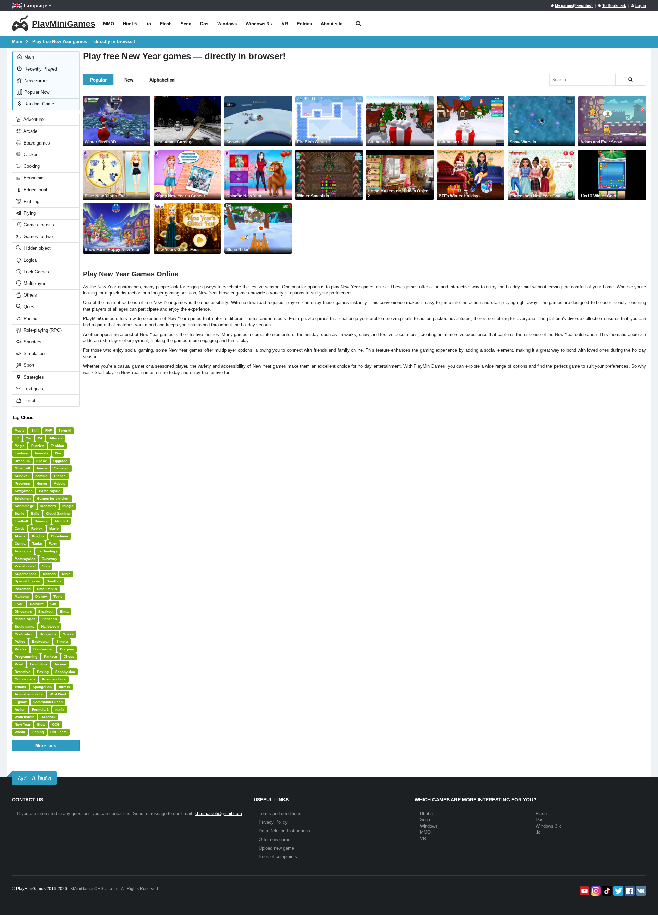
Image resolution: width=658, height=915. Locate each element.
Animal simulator (29, 694)
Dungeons (48, 634)
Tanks (37, 544)
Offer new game (274, 839)
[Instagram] (595, 891)
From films (39, 664)
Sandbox (54, 581)
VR (285, 23)
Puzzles (37, 446)
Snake (68, 634)
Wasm (20, 732)
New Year (23, 724)
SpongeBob (42, 687)
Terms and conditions (280, 813)
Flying (29, 213)
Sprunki (64, 431)
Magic (20, 446)
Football (21, 521)
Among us (23, 551)
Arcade (29, 131)
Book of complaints (278, 856)
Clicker (29, 154)
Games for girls (38, 224)
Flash (166, 23)
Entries (304, 23)
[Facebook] (629, 891)
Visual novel (25, 566)
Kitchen (49, 574)
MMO (108, 23)
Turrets (64, 687)
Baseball (48, 717)
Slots (41, 724)
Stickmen (23, 498)
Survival (22, 476)
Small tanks (47, 589)
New (128, 79)
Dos (204, 23)
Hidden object (36, 248)
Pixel (19, 664)
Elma (64, 611)
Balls (35, 513)
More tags (45, 745)
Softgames (24, 491)
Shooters (31, 341)
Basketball (41, 641)
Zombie (41, 476)
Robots (59, 483)
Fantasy (21, 453)
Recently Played (40, 69)
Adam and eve (54, 679)
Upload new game (276, 848)
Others (29, 295)
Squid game (25, 626)
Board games (36, 143)
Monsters (48, 506)
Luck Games (35, 271)
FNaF (19, 604)
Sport (28, 365)
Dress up (22, 461)
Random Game (38, 103)
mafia (59, 709)
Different (56, 438)
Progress (22, 483)
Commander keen (48, 702)
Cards (20, 528)
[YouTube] (583, 891)
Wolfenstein (24, 717)
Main (28, 57)
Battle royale (49, 491)
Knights (38, 536)
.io (148, 23)
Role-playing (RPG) (42, 330)
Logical (30, 260)
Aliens (20, 536)
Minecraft (22, 468)
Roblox (37, 528)
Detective (23, 672)
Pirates (21, 649)
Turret (28, 400)
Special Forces (27, 581)
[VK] (640, 891)
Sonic (19, 513)
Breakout (45, 611)
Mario (54, 528)
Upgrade (60, 461)
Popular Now (36, 92)
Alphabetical (162, 79)
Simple (62, 641)
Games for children (53, 498)
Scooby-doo (65, 672)
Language (35, 5)
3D (17, 438)
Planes (60, 476)
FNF (48, 431)
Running (41, 521)
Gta (53, 604)
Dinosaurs (23, 611)
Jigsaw (21, 702)
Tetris (58, 596)
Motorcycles (25, 559)
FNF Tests (58, 732)
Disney (41, 596)
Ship (46, 566)
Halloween (50, 626)
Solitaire (37, 604)
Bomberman (43, 649)
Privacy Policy (273, 822)
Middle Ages (25, 619)
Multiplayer (33, 283)
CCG (56, 724)
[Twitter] (617, 891)
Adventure (33, 119)
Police (20, 641)
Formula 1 (40, 709)
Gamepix (61, 468)
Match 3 (61, 521)
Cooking (31, 166)
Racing (29, 318)
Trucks (20, 687)
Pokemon (23, 589)
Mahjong (22, 596)
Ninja (66, 574)
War (58, 453)
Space (41, 461)
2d (40, 438)
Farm (53, 544)
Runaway (49, 559)
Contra (20, 544)
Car (29, 438)
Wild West (58, 694)
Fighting (30, 201)
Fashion (57, 446)
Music (20, 431)
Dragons (67, 649)
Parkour (50, 657)
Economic (33, 177)
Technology (47, 551)
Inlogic (68, 506)
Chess (69, 657)
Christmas (59, 536)
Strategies (33, 377)
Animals (41, 453)
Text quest (33, 388)
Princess (49, 619)
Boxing (43, 672)
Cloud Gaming (58, 513)
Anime (42, 468)
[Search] (630, 80)
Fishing (38, 732)
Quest (29, 306)
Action (20, 709)
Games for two (37, 236)
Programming (26, 657)
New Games (36, 80)
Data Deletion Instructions (284, 830)
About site (331, 23)
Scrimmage (24, 506)
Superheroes (25, 574)
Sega (186, 23)
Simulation (33, 353)
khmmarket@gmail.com (218, 813)
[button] (358, 23)
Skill (35, 431)
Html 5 (130, 23)
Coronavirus (25, 679)
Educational (34, 189)
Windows (227, 23)
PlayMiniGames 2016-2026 (41, 888)
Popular (98, 79)
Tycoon (60, 664)
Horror (42, 483)
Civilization (24, 634)
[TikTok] (606, 891)
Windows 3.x (259, 23)
